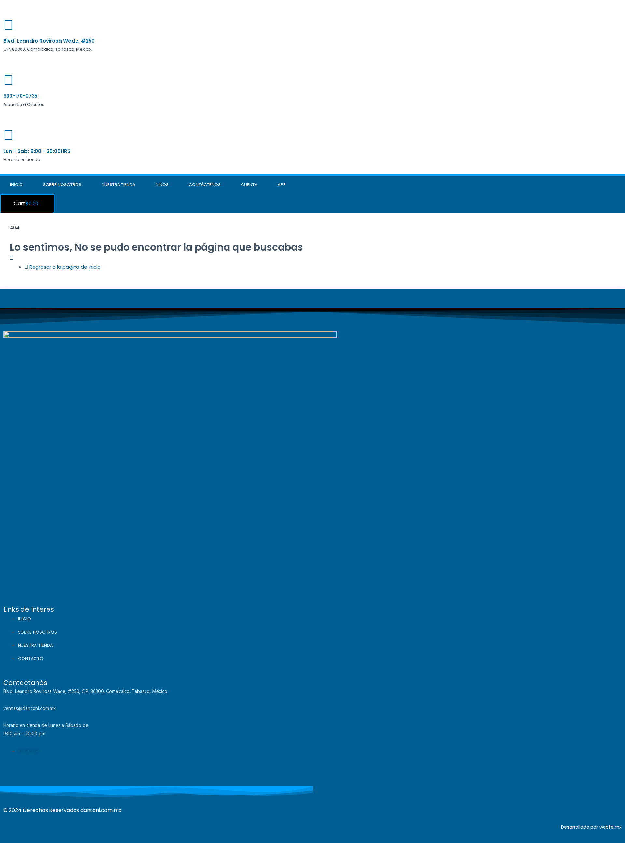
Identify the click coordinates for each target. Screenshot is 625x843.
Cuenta (249, 185)
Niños (162, 185)
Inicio (16, 185)
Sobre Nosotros (62, 185)
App (282, 185)
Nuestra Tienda (118, 185)
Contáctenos (205, 185)
